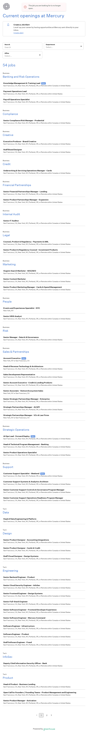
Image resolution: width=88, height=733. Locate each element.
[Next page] (51, 715)
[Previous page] (36, 715)
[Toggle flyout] (81, 46)
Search (7, 45)
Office (7, 53)
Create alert (18, 33)
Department (50, 45)
